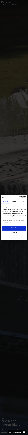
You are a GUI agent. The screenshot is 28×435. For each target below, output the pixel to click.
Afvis (14, 237)
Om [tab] (23, 201)
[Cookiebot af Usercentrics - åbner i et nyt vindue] (19, 197)
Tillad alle (14, 228)
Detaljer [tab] (14, 201)
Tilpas (13, 232)
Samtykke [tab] (5, 201)
